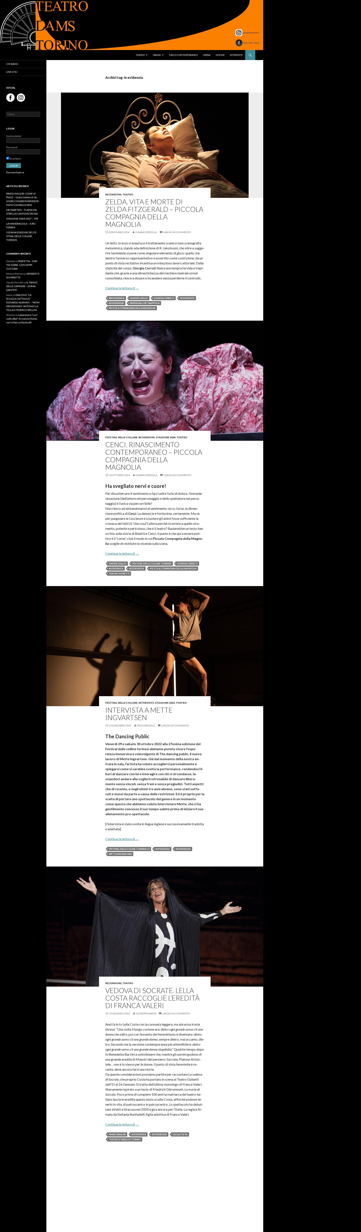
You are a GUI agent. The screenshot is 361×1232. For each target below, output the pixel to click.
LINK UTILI (11, 71)
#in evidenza (117, 298)
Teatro (140, 55)
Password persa (15, 172)
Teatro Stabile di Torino (125, 1139)
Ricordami (15, 158)
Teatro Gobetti (119, 573)
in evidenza (187, 298)
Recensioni (113, 194)
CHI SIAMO (12, 64)
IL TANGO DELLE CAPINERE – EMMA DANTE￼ (22, 286)
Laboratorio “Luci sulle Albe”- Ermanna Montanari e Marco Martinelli (22, 318)
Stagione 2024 (165, 437)
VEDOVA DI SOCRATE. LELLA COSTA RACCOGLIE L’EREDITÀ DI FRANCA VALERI (152, 998)
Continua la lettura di (122, 288)
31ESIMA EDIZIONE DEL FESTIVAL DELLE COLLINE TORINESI (21, 236)
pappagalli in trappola (145, 303)
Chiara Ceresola (146, 232)
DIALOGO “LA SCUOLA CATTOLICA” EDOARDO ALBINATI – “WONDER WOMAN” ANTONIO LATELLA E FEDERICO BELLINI (23, 302)
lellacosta (180, 1134)
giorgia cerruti (164, 298)
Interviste (236, 55)
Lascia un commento (177, 232)
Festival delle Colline (121, 437)
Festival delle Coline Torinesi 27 (129, 849)
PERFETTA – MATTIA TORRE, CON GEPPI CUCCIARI (22, 265)
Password (11, 147)
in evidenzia (116, 303)
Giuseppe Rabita (146, 1013)
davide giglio (139, 298)
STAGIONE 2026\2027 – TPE (22, 218)
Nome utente (13, 136)
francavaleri (117, 1134)
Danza (157, 55)
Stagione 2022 (165, 702)
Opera (206, 55)
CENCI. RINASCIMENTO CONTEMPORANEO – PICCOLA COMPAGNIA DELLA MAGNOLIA (153, 455)
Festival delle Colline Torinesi (151, 563)
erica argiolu (146, 725)
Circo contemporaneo (183, 55)
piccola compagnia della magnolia (132, 308)
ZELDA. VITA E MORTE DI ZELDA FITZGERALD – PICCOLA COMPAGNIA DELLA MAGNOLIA (154, 212)
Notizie (220, 55)
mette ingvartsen (120, 854)
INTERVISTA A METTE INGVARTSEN (139, 714)
